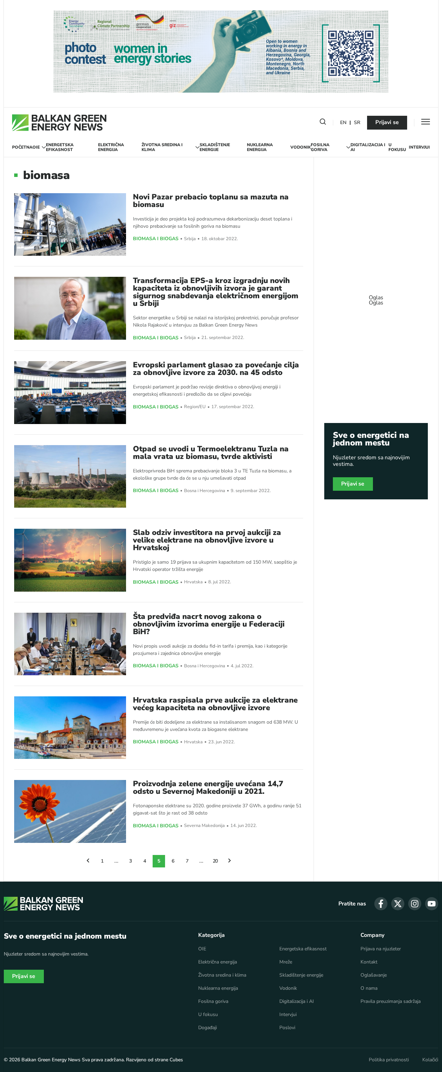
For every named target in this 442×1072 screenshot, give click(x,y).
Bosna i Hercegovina (204, 491)
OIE (36, 147)
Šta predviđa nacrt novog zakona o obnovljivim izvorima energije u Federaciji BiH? (209, 624)
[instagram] (414, 903)
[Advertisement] (376, 297)
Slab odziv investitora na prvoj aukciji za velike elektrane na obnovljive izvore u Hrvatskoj (207, 540)
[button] (323, 123)
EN (343, 123)
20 (215, 861)
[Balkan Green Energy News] (59, 122)
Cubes (176, 1059)
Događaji (207, 1028)
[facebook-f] (380, 903)
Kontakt (369, 962)
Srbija (190, 239)
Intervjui (419, 147)
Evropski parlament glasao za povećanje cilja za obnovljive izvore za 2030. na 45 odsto (216, 368)
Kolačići (430, 1060)
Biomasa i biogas (156, 239)
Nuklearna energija (260, 147)
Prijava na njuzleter (381, 949)
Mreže (285, 962)
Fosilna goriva (320, 147)
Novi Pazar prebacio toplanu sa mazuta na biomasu (211, 200)
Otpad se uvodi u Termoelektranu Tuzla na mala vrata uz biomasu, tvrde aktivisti (211, 452)
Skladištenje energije (215, 147)
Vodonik (300, 147)
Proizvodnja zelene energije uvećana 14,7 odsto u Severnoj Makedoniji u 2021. (208, 787)
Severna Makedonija (204, 826)
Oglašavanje (374, 975)
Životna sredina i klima (162, 147)
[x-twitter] (397, 903)
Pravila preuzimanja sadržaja (391, 1001)
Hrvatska (193, 582)
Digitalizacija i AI (367, 147)
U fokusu (397, 147)
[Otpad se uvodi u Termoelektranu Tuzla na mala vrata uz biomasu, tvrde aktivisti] (70, 476)
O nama (369, 988)
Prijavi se (387, 122)
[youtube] (431, 903)
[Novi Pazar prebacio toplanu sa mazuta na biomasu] (70, 224)
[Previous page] (88, 861)
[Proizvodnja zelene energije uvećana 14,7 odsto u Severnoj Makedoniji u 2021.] (70, 811)
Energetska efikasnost (60, 147)
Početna (22, 147)
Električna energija (111, 147)
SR (357, 123)
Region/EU (195, 407)
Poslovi (287, 1028)
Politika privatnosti (389, 1060)
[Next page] (229, 861)
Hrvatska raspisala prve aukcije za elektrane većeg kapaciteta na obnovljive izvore (215, 704)
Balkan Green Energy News (50, 1059)
